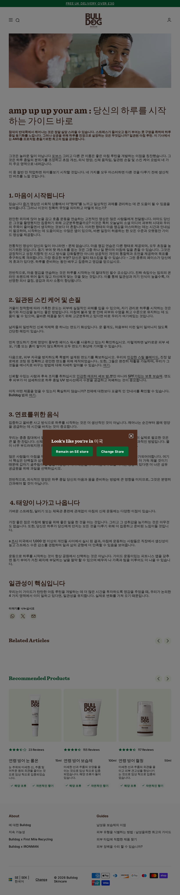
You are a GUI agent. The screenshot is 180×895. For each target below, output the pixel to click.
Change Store (112, 451)
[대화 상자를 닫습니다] (131, 436)
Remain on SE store (72, 451)
